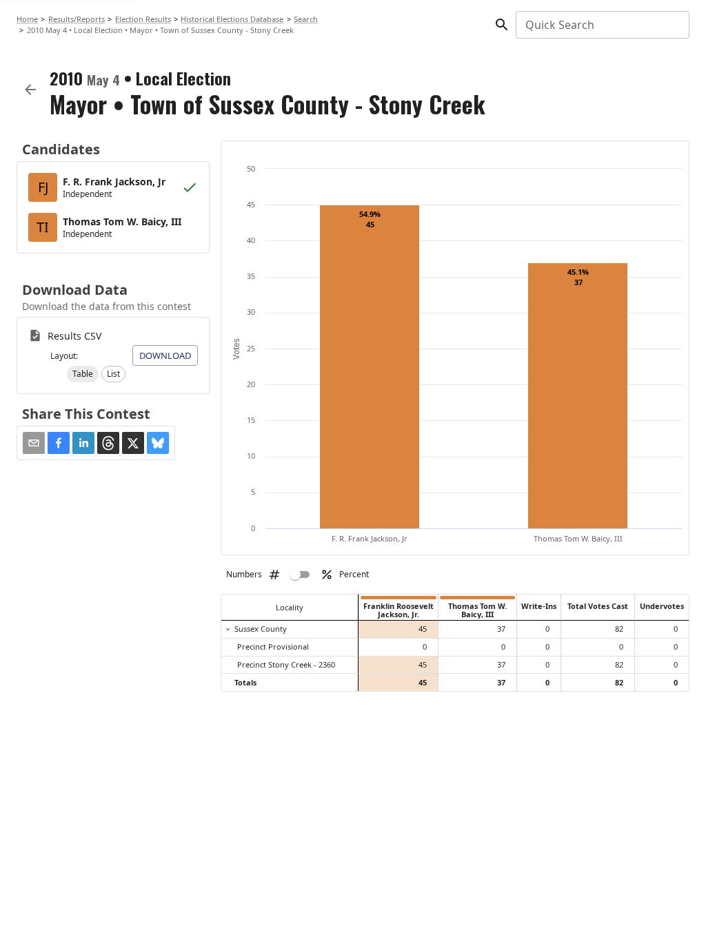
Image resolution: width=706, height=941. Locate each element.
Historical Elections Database (232, 19)
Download (165, 355)
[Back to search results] (30, 89)
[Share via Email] (34, 443)
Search (306, 19)
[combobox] (601, 24)
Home (27, 19)
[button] (83, 374)
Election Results (143, 19)
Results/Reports (76, 19)
